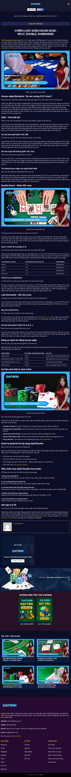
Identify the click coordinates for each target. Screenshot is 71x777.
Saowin (25, 40)
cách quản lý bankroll (20, 465)
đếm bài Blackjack (45, 439)
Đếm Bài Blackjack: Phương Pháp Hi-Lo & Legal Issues (12, 659)
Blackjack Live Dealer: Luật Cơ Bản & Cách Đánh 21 (47, 659)
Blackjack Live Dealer (47, 317)
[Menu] (68, 4)
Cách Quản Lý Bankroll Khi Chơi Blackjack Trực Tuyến (12, 686)
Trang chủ (31, 24)
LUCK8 (18, 736)
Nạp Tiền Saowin (26, 624)
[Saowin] (35, 4)
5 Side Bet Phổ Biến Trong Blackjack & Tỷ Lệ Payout (47, 686)
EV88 (13, 736)
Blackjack (40, 24)
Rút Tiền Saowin (44, 624)
